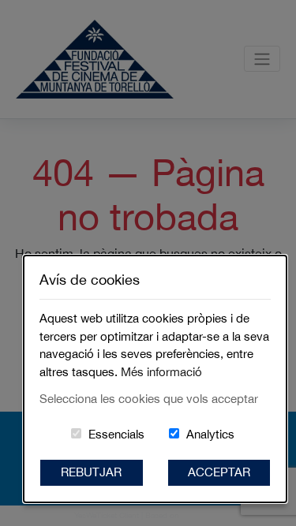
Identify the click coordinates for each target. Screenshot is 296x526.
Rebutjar (91, 472)
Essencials (116, 434)
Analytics (210, 434)
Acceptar (219, 472)
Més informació (161, 372)
